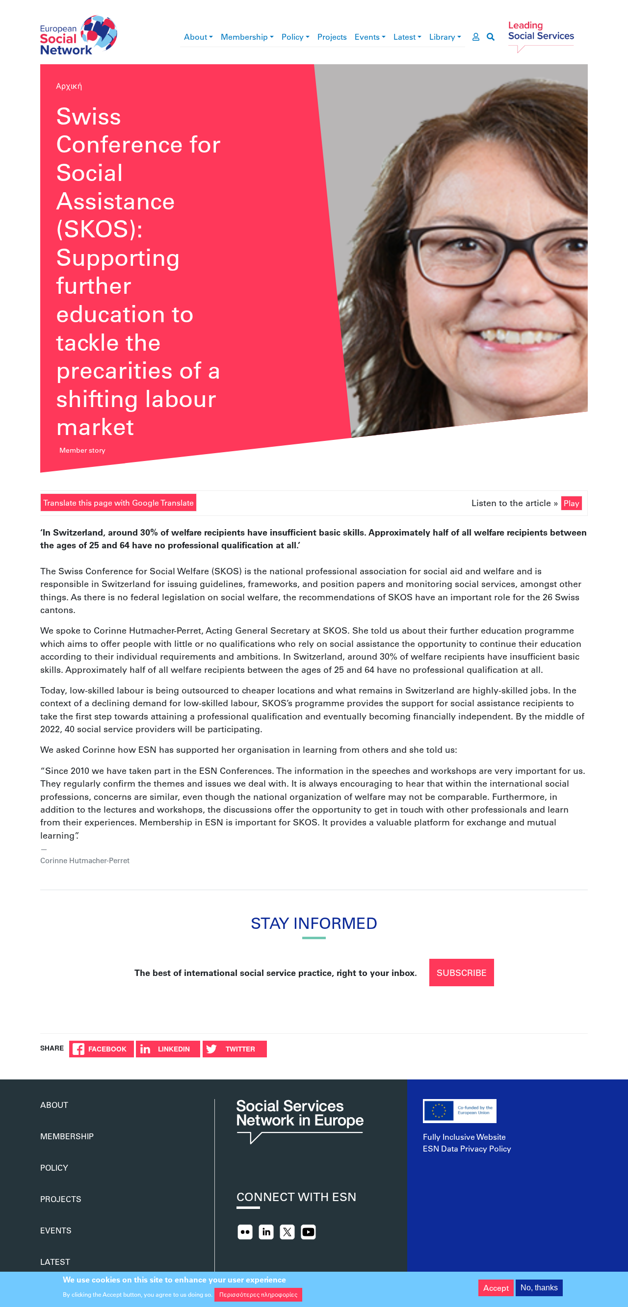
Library (442, 36)
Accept (496, 1287)
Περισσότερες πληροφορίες (258, 1294)
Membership (244, 36)
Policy (293, 36)
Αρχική (69, 85)
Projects (332, 36)
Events (367, 36)
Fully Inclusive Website (464, 1136)
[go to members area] (475, 37)
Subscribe (462, 972)
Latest (404, 36)
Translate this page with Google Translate (118, 502)
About (195, 36)
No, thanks (539, 1287)
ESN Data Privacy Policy (467, 1148)
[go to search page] (491, 37)
